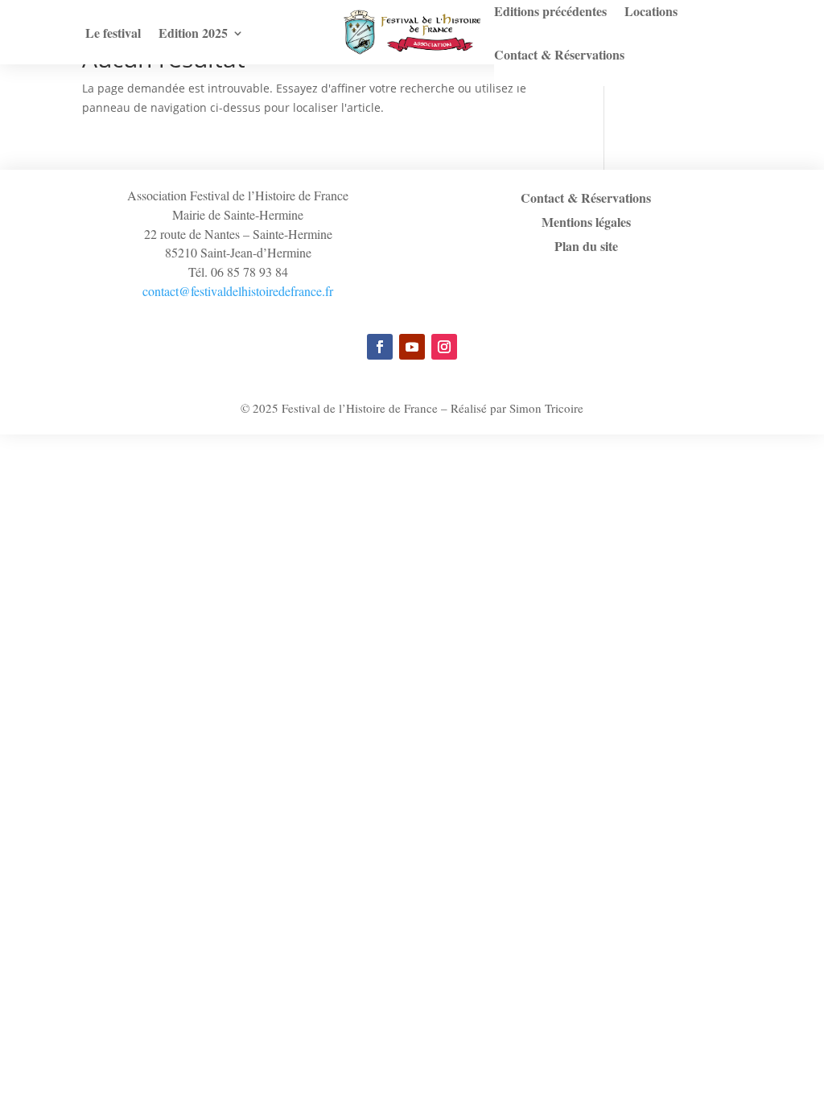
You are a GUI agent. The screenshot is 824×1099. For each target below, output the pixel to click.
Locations (651, 13)
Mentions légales (586, 223)
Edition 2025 (193, 34)
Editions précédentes (550, 13)
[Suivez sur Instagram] (444, 347)
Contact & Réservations (559, 56)
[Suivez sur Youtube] (412, 347)
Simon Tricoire (546, 408)
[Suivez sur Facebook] (380, 347)
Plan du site (586, 248)
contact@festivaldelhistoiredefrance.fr (237, 290)
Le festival (113, 34)
